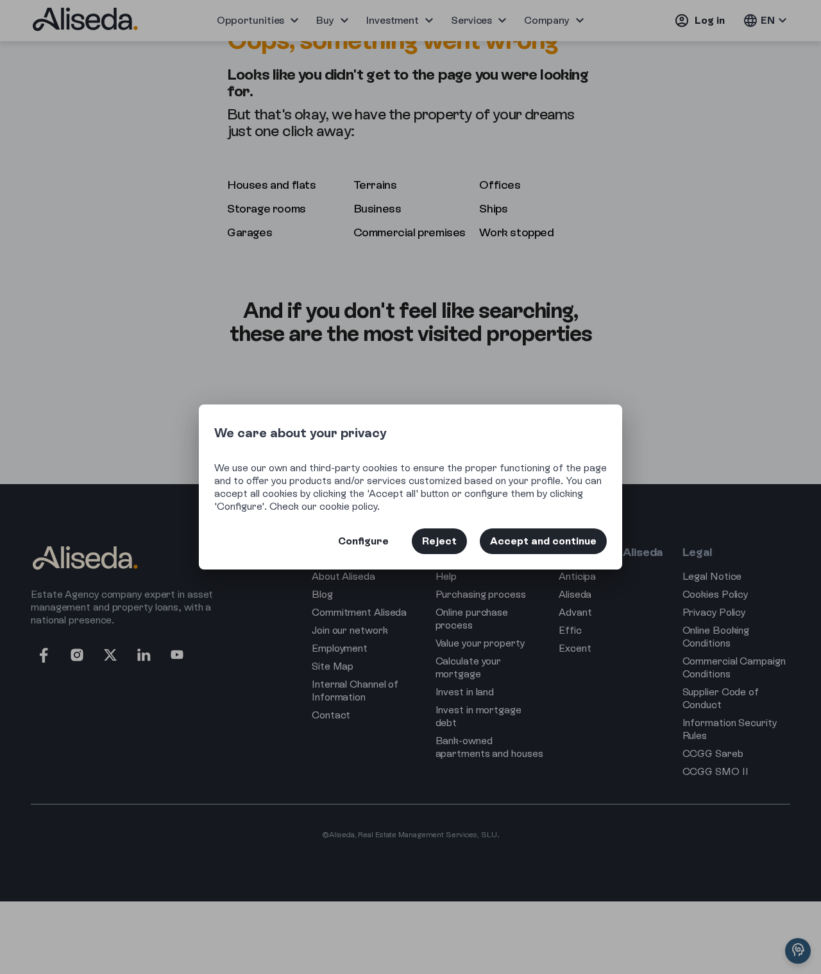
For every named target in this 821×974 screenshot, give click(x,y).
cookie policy (348, 506)
